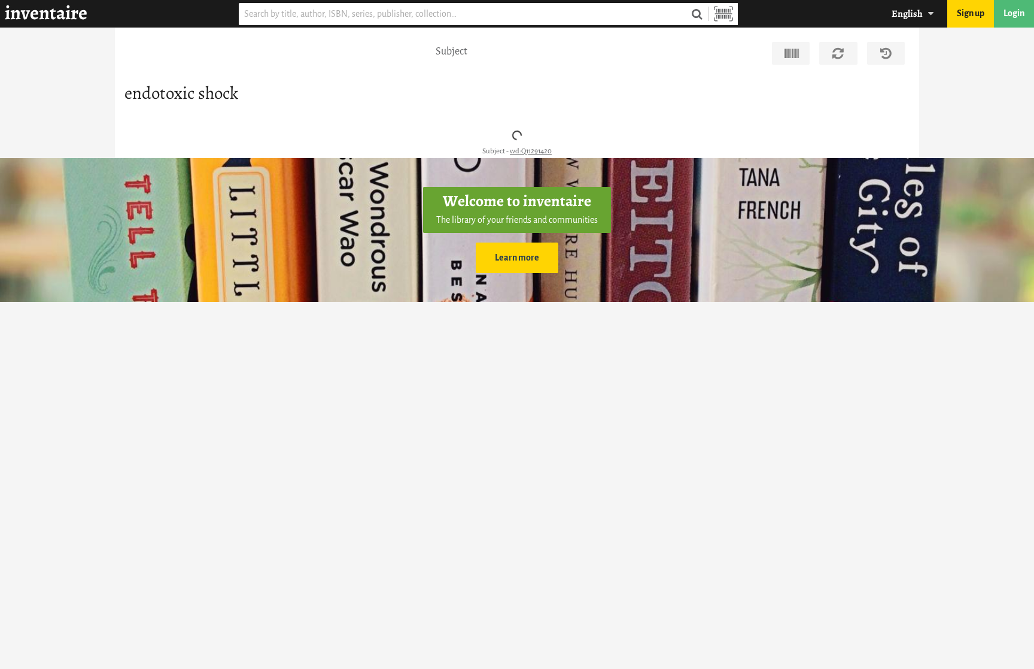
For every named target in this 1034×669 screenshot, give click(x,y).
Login (1013, 13)
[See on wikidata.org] (791, 53)
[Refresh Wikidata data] (838, 53)
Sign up (970, 13)
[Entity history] (886, 53)
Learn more (517, 258)
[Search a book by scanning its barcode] (723, 14)
